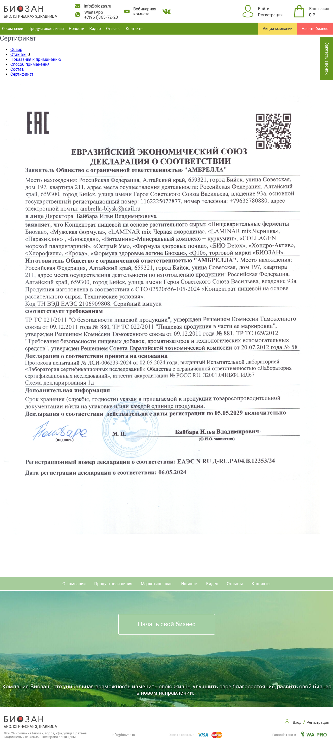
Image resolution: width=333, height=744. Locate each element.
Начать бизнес (315, 28)
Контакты (134, 28)
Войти (263, 8)
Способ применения (29, 64)
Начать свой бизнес (166, 624)
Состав (17, 69)
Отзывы (113, 28)
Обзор (16, 49)
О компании (12, 28)
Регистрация (270, 14)
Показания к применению (35, 59)
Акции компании (277, 28)
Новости (76, 28)
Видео (95, 28)
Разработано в (284, 735)
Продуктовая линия (46, 28)
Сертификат (21, 74)
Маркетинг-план (156, 583)
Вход (297, 722)
